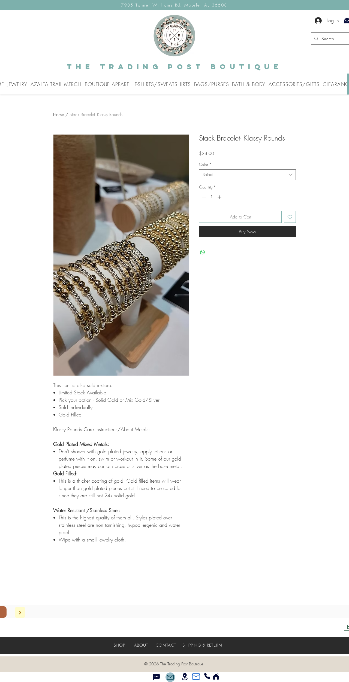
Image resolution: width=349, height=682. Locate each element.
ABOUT (141, 645)
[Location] (184, 676)
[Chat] (156, 677)
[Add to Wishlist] (290, 217)
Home (58, 114)
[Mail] (170, 677)
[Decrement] (203, 197)
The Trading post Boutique (174, 66)
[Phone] (207, 676)
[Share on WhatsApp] (202, 252)
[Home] (215, 676)
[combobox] (247, 174)
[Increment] (219, 197)
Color (205, 164)
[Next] (20, 612)
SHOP (119, 645)
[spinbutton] (211, 197)
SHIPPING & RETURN (202, 645)
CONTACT (166, 645)
